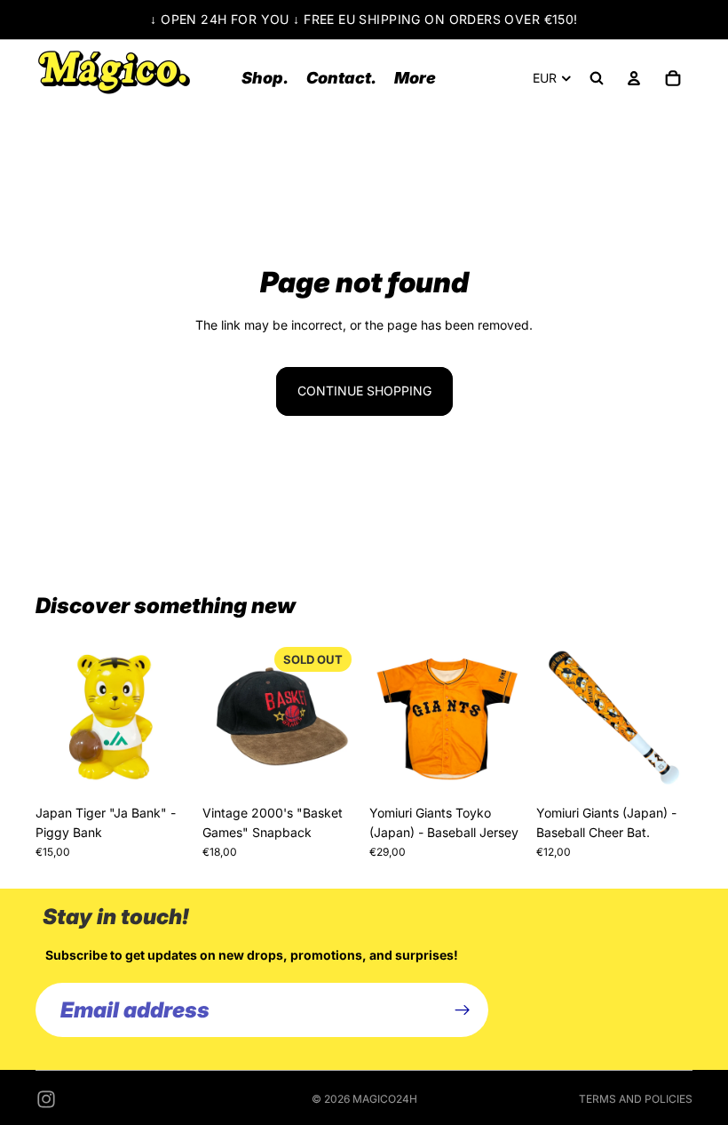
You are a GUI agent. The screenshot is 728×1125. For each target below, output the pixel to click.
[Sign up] (462, 1010)
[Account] (633, 78)
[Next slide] (172, 718)
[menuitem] (415, 77)
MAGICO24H (384, 1098)
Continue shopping (364, 390)
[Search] (596, 78)
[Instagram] (46, 1099)
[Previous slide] (55, 718)
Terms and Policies (635, 1098)
